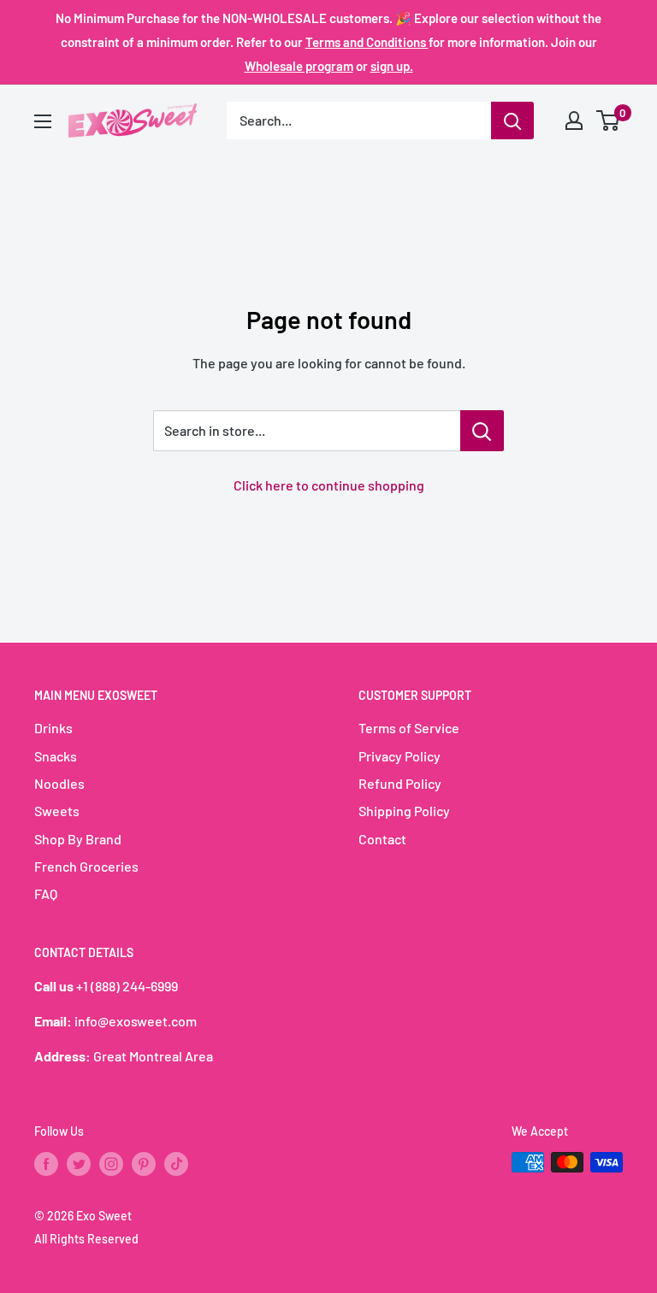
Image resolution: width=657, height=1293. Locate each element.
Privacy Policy (399, 756)
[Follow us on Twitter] (79, 1164)
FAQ (45, 893)
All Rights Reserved (86, 1238)
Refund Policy (399, 783)
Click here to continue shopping (329, 485)
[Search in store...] (482, 430)
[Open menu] (42, 121)
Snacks (55, 756)
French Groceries (86, 866)
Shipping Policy (404, 810)
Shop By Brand (77, 839)
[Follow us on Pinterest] (144, 1164)
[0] (608, 120)
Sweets (57, 810)
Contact (382, 839)
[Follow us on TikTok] (176, 1164)
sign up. (391, 65)
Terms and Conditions (367, 42)
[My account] (574, 120)
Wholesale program (299, 65)
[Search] (512, 120)
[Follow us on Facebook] (46, 1164)
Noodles (59, 783)
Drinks (53, 728)
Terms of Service (408, 728)
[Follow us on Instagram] (111, 1164)
